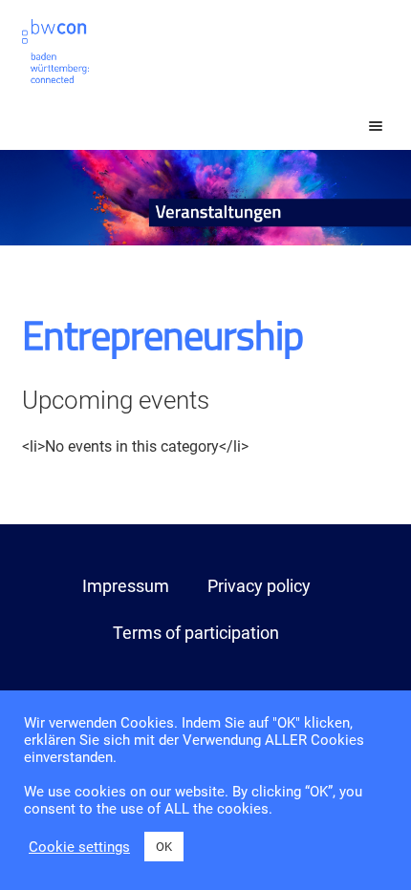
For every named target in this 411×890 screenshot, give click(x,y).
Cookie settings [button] (79, 847)
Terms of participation (196, 633)
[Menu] (358, 126)
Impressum (125, 586)
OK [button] (164, 846)
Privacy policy (259, 586)
